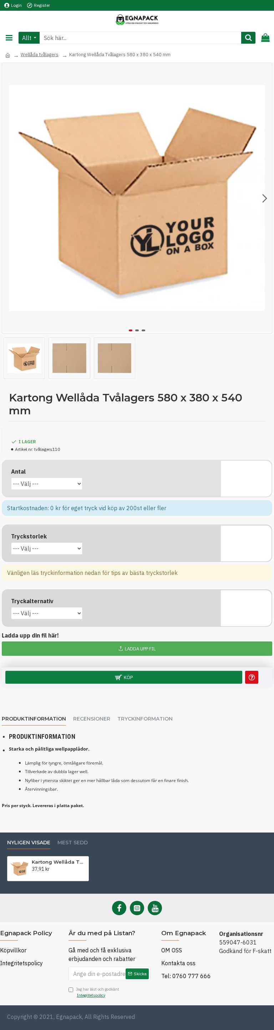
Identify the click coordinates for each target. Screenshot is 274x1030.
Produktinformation (34, 719)
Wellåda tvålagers (40, 55)
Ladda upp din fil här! (30, 635)
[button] (9, 198)
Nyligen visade (28, 843)
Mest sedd (72, 843)
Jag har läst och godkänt (97, 992)
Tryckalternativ (32, 601)
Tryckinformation (145, 719)
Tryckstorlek (29, 536)
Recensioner (91, 719)
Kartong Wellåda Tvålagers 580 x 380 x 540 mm (59, 862)
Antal (18, 471)
